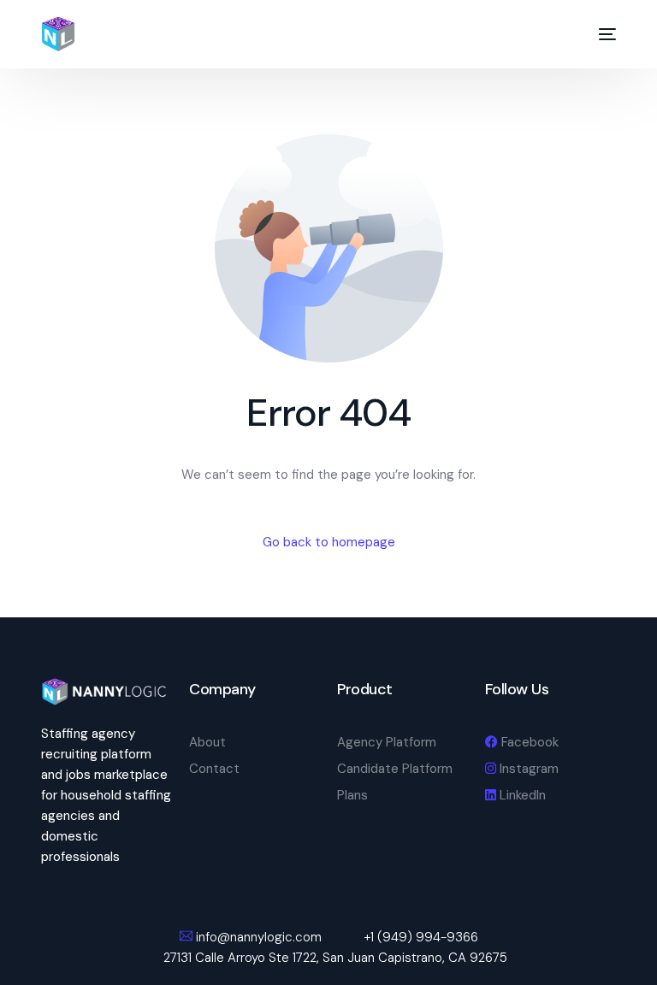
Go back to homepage (329, 542)
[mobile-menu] (599, 34)
